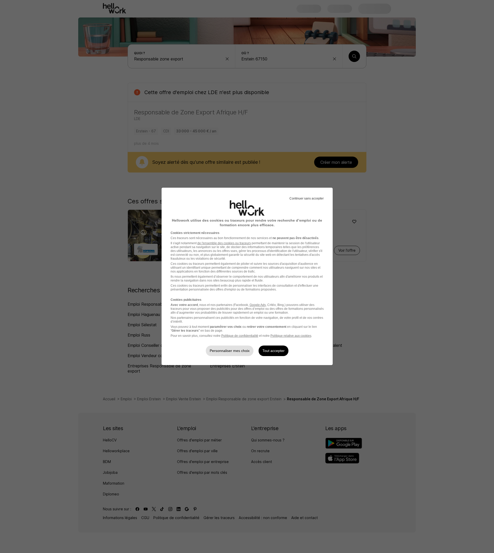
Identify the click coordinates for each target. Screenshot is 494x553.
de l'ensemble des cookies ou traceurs (224, 243)
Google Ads (258, 305)
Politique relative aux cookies (290, 336)
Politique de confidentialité (239, 336)
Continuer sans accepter (306, 198)
